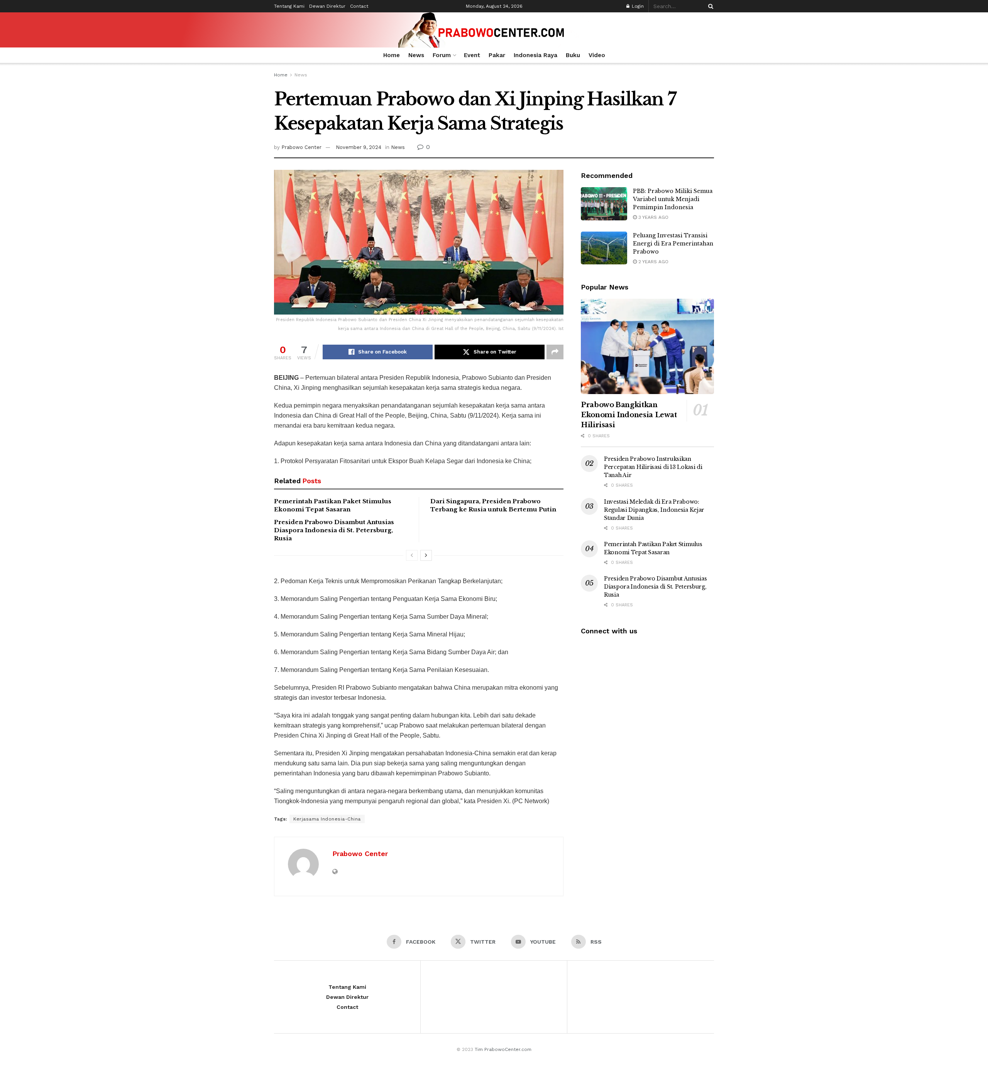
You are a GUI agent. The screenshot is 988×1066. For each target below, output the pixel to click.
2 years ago (652, 261)
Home (391, 55)
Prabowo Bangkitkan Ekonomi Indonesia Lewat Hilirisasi (629, 415)
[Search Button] (709, 6)
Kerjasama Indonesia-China (327, 819)
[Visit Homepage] (494, 30)
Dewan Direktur (327, 6)
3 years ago (652, 217)
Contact (359, 6)
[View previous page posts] (412, 555)
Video (597, 55)
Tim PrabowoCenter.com (503, 1049)
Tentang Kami (289, 6)
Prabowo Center (301, 147)
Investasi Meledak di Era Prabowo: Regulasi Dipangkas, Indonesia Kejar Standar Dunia (654, 509)
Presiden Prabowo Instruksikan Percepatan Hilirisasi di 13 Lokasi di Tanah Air (653, 467)
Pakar (497, 55)
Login (637, 6)
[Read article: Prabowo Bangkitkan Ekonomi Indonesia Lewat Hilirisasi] (647, 346)
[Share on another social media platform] (554, 352)
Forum (442, 55)
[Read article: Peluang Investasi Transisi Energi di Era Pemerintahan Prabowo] (604, 248)
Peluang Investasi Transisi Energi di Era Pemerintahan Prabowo (673, 243)
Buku (573, 55)
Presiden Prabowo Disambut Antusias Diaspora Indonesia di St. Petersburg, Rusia (334, 530)
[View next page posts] (426, 555)
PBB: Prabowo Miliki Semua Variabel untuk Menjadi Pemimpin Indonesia (672, 199)
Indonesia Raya (535, 55)
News (416, 55)
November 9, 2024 (358, 147)
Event (472, 55)
